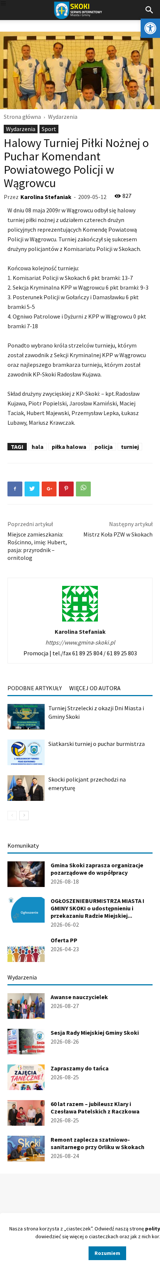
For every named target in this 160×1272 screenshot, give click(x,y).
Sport (49, 129)
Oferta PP (64, 940)
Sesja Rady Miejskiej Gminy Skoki (95, 1032)
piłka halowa (69, 446)
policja (104, 446)
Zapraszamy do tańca (80, 1068)
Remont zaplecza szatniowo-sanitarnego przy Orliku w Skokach (97, 1143)
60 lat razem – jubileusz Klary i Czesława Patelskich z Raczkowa (95, 1107)
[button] (150, 28)
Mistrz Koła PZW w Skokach (118, 534)
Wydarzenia (62, 116)
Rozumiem (107, 1253)
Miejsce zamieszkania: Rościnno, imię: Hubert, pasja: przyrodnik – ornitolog (37, 546)
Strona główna (22, 116)
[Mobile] (3, 4)
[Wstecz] (12, 815)
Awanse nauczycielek (79, 997)
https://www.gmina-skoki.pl (80, 642)
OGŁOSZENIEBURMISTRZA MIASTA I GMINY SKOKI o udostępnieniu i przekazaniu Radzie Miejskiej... (97, 908)
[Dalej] (24, 815)
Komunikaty (23, 845)
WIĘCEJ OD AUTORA (95, 688)
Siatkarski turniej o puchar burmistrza (96, 743)
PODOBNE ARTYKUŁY (34, 688)
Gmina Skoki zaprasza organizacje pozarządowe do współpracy (97, 868)
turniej (130, 446)
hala (38, 446)
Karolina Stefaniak (45, 196)
